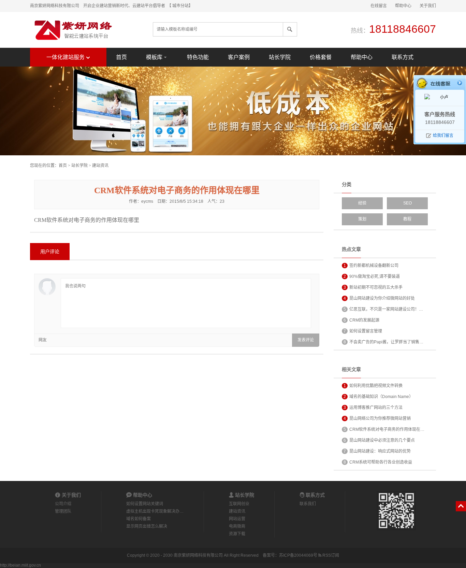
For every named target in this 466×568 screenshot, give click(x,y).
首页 (121, 57)
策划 (362, 219)
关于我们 (428, 5)
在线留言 (378, 5)
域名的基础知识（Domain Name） (378, 396)
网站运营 (237, 518)
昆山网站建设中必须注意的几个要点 (379, 440)
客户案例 (239, 57)
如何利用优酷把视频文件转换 (373, 385)
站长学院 (280, 57)
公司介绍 (63, 503)
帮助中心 (403, 5)
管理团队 (63, 511)
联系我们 (308, 503)
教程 (407, 219)
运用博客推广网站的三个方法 (373, 407)
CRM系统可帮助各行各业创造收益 (378, 462)
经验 (362, 203)
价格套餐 (321, 57)
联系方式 (402, 57)
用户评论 (49, 251)
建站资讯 (100, 165)
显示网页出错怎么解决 (146, 526)
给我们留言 (443, 135)
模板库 (154, 57)
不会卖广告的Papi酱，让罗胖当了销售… (383, 342)
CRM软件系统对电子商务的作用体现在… (384, 429)
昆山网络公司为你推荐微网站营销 (377, 418)
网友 (43, 340)
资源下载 (237, 533)
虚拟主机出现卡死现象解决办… (155, 511)
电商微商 (237, 526)
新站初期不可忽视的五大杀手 (373, 287)
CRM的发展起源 (361, 320)
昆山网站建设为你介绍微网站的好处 (379, 298)
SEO (407, 203)
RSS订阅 (330, 555)
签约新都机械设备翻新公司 (371, 265)
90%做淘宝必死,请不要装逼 (372, 276)
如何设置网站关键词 (144, 503)
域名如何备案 (138, 518)
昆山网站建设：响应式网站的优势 (377, 451)
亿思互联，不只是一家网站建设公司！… (383, 309)
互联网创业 (239, 503)
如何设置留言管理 (363, 331)
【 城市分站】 (181, 5)
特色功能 (198, 57)
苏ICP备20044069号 (298, 555)
